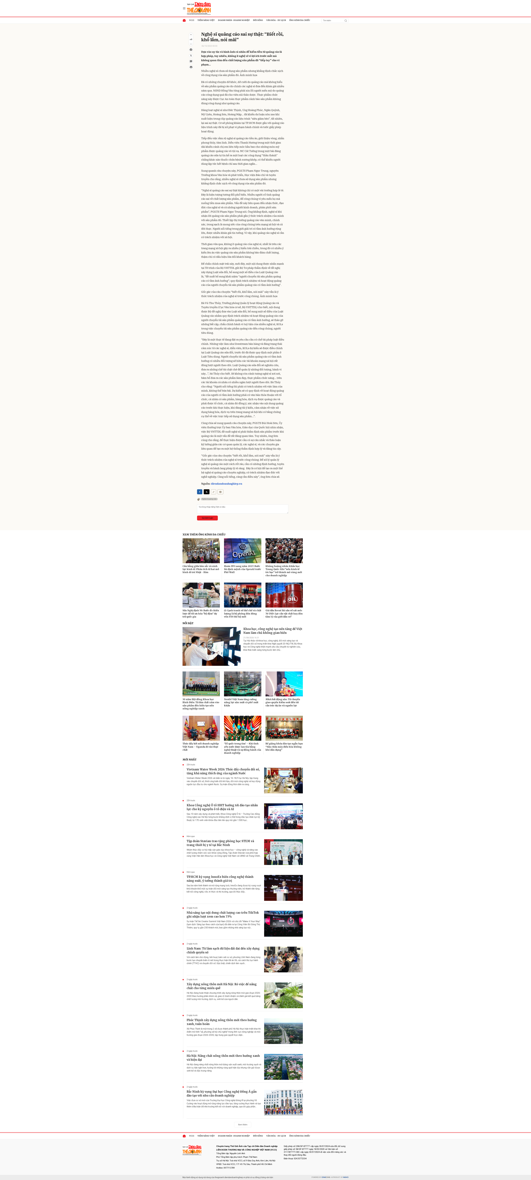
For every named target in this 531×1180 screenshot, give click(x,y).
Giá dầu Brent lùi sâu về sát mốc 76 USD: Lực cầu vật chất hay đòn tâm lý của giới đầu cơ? (284, 613)
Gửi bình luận (207, 518)
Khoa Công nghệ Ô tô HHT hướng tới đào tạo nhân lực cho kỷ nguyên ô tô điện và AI (222, 807)
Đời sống (258, 20)
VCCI (191, 20)
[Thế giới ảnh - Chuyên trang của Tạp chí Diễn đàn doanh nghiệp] (199, 8)
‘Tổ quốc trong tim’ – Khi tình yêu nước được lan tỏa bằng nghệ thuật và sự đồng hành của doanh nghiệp (242, 748)
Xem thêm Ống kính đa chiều (204, 534)
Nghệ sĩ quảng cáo (209, 499)
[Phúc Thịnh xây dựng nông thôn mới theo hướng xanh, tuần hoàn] (283, 1031)
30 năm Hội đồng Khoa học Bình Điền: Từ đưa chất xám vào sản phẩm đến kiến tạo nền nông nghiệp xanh (201, 704)
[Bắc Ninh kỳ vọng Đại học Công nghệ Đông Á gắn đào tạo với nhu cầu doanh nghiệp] (283, 1103)
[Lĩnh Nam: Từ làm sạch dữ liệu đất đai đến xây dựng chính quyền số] (283, 960)
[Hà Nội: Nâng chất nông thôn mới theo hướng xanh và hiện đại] (283, 1067)
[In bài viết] (191, 67)
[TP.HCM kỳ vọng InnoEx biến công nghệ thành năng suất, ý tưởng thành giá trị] (283, 888)
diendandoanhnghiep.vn (226, 483)
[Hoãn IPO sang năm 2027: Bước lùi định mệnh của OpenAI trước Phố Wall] (242, 550)
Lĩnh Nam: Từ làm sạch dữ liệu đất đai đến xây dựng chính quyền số (223, 950)
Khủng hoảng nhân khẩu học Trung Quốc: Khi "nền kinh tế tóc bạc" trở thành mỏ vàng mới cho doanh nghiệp (284, 571)
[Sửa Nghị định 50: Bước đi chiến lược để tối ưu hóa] (201, 595)
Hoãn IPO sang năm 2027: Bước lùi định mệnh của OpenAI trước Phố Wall (242, 569)
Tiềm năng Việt (206, 20)
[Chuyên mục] (184, 8)
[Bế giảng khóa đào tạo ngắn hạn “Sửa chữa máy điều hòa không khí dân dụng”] (284, 728)
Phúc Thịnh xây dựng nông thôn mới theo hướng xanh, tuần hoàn (222, 1022)
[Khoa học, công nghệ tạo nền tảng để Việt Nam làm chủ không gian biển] (212, 646)
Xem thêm (242, 1125)
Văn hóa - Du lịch (276, 20)
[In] (220, 491)
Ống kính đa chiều (299, 20)
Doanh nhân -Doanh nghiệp (234, 20)
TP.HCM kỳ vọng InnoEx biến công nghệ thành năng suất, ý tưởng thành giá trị (220, 878)
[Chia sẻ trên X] (191, 55)
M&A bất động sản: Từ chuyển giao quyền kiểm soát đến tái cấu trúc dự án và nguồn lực (283, 702)
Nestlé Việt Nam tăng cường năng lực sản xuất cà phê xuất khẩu (241, 702)
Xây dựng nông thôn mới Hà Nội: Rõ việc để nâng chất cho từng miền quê (222, 986)
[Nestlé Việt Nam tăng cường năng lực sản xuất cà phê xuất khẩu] (242, 683)
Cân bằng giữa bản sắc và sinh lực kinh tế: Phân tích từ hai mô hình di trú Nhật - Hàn (201, 569)
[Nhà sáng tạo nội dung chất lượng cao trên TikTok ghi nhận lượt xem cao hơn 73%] (283, 924)
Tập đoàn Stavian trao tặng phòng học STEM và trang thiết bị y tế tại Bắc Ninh (220, 843)
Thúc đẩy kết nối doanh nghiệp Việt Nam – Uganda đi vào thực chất (201, 746)
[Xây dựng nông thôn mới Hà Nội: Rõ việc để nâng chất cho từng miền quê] (283, 995)
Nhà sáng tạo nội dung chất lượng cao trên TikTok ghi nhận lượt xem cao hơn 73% (223, 914)
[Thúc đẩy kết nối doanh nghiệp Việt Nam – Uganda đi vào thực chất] (201, 728)
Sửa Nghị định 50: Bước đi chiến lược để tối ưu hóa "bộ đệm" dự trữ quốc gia (201, 613)
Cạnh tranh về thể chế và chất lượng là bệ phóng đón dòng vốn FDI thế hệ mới (242, 613)
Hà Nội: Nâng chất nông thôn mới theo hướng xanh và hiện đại (223, 1057)
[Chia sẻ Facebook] (191, 50)
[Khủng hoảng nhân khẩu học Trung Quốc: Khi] (284, 550)
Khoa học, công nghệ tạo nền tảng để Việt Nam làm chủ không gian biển (272, 631)
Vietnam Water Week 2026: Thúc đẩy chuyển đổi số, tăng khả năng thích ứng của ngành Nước (223, 771)
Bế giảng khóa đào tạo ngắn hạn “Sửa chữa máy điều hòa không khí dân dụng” (284, 746)
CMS (326, 1177)
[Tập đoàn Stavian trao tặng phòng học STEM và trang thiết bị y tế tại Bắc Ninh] (283, 852)
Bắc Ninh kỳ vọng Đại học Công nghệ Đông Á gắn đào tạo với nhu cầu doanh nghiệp (222, 1093)
